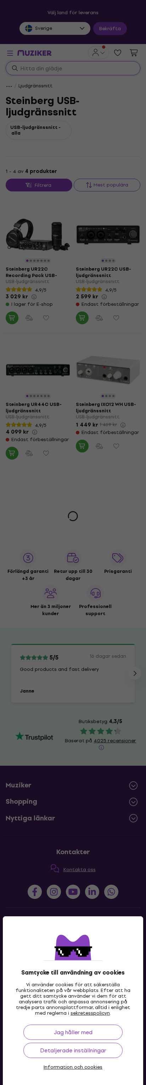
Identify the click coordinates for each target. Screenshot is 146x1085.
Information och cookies (73, 1067)
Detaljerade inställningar (73, 1050)
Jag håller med (73, 1032)
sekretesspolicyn (90, 1013)
